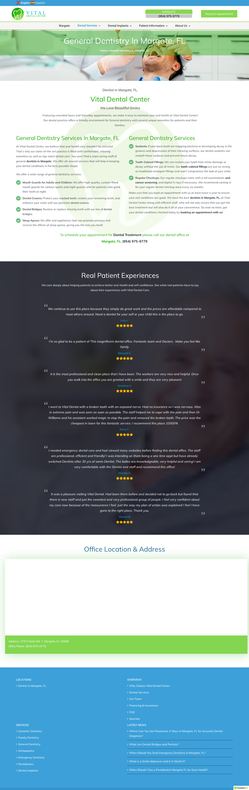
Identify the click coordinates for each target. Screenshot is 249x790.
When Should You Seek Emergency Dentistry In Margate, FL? (167, 753)
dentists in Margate (38, 161)
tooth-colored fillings (194, 166)
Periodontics (26, 764)
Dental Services (139, 692)
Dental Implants (28, 770)
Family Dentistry (28, 737)
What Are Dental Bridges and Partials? (154, 744)
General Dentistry (29, 744)
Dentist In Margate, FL (32, 685)
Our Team (135, 699)
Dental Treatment (127, 235)
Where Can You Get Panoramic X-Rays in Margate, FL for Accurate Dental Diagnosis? (176, 733)
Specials (134, 718)
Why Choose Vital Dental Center (149, 685)
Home (103, 50)
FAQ (132, 712)
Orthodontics (26, 750)
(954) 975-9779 (134, 241)
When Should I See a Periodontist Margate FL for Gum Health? (168, 769)
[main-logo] (29, 9)
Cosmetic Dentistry (30, 731)
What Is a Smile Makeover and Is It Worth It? (157, 761)
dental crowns (80, 202)
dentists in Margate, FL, (205, 197)
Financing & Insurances (143, 705)
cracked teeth (67, 198)
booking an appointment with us (201, 212)
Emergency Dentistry (31, 757)
